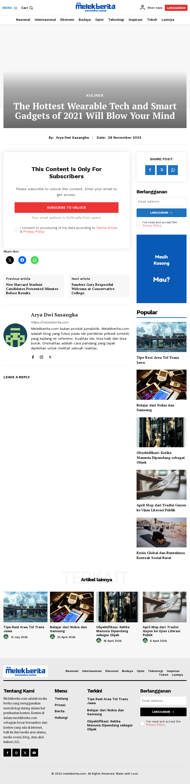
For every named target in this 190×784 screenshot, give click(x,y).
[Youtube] (34, 752)
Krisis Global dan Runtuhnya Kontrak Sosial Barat (161, 555)
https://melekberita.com (49, 322)
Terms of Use (106, 228)
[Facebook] (33, 356)
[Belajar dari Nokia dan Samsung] (162, 385)
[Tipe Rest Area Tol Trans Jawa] (162, 337)
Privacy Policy (34, 231)
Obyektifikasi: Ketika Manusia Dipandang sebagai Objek (161, 457)
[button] (27, 8)
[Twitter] (50, 356)
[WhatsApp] (173, 170)
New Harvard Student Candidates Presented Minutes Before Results (32, 289)
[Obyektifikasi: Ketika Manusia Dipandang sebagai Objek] (162, 432)
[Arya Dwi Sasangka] (15, 335)
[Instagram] (41, 356)
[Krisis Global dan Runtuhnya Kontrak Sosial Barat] (162, 532)
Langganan (159, 212)
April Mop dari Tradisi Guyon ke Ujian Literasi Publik (161, 507)
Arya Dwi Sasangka (72, 137)
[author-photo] (6, 637)
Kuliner (95, 95)
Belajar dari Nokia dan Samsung (155, 407)
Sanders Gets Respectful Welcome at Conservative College (93, 289)
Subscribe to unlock (66, 207)
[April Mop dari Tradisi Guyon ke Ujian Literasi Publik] (162, 485)
